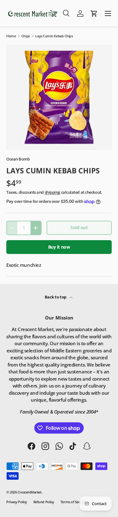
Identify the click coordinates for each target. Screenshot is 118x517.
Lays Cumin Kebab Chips (54, 36)
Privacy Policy (16, 501)
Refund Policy (43, 501)
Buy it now (59, 247)
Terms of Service (73, 501)
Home (11, 36)
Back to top (56, 297)
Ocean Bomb (18, 159)
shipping (52, 192)
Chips (25, 36)
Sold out (78, 227)
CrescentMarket (30, 492)
